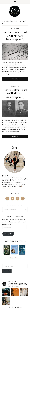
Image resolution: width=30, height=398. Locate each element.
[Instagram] (7, 198)
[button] (15, 2)
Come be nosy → (7, 188)
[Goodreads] (23, 198)
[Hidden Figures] (14, 249)
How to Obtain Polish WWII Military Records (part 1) (15, 93)
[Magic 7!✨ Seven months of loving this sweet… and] (24, 292)
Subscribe (7, 271)
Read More (15, 78)
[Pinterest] (17, 198)
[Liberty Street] (7, 250)
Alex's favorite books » (15, 257)
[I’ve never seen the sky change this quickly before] (15, 292)
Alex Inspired (15, 11)
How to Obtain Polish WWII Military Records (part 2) (15, 35)
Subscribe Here (8, 233)
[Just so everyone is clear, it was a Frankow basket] (6, 301)
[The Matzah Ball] (22, 250)
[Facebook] (12, 198)
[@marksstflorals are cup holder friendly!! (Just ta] (6, 292)
